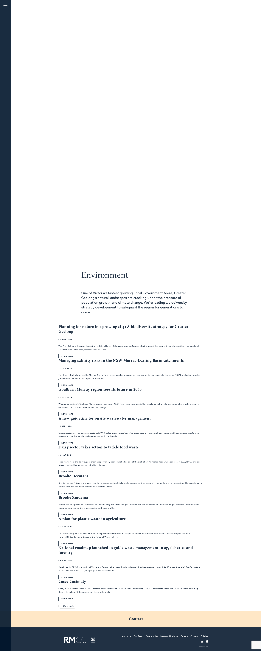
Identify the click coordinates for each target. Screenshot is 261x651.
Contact (194, 636)
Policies (204, 636)
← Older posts (67, 606)
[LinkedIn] (202, 641)
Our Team (138, 636)
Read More (67, 356)
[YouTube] (207, 641)
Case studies (152, 636)
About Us (126, 636)
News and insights (169, 636)
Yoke (206, 646)
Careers (184, 636)
